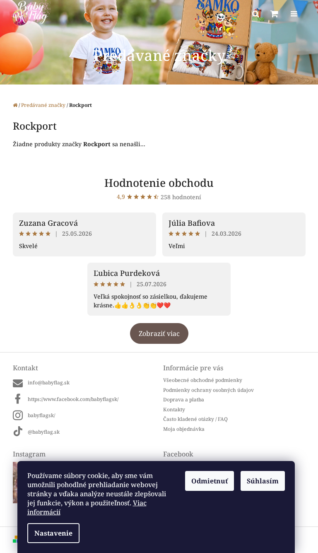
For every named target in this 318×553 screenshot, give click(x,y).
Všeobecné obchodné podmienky (202, 380)
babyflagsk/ (41, 415)
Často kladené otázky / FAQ (195, 419)
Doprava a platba (183, 399)
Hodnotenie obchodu (159, 182)
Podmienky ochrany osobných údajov (208, 390)
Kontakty (174, 409)
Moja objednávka (184, 428)
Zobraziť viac (159, 333)
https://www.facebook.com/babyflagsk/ (73, 399)
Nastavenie (53, 533)
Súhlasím (263, 480)
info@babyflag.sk (49, 382)
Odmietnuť (209, 480)
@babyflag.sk (44, 431)
